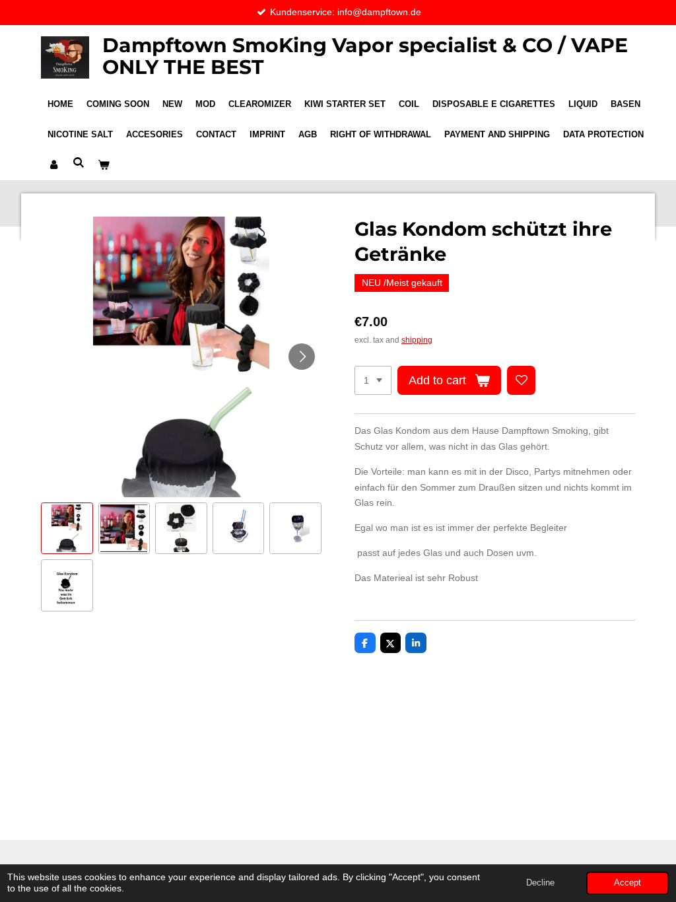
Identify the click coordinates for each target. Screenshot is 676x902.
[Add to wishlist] (521, 380)
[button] (67, 529)
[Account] (53, 165)
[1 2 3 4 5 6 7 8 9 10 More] (373, 380)
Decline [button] (540, 882)
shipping (416, 339)
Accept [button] (627, 882)
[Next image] (301, 356)
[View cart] (103, 165)
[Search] (78, 163)
